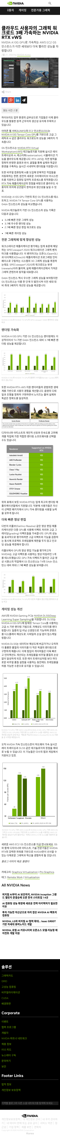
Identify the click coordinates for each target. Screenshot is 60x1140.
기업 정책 (14, 1127)
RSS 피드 (6, 1049)
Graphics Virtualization (25, 872)
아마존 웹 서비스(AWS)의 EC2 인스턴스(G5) (25, 130)
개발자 (5, 1032)
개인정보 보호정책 (11, 1090)
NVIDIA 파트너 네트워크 (14, 1038)
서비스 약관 (46, 1123)
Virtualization (32, 877)
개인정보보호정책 (11, 1119)
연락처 (37, 1127)
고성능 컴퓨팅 (9, 986)
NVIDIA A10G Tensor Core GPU (19, 134)
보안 (4, 1066)
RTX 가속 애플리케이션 (14, 183)
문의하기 (6, 1060)
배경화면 (6, 1003)
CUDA (5, 998)
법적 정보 (6, 1084)
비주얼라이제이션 (11, 992)
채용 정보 (6, 1044)
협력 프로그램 (9, 1027)
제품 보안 (26, 1127)
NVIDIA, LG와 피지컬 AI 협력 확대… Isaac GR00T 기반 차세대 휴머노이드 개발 (29, 923)
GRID (4, 981)
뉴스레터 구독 (9, 1055)
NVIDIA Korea (24, 54)
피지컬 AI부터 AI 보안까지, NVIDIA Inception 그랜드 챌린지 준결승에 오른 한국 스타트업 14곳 (29, 896)
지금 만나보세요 (44, 844)
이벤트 (5, 1021)
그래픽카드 (7, 975)
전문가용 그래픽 (40, 10)
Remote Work (15, 877)
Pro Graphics (47, 872)
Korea (30, 1133)
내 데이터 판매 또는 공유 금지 (22, 1123)
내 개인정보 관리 (31, 1119)
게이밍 (22, 10)
